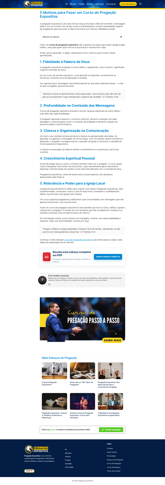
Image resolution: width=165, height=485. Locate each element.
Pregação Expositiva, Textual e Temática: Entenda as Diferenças (54, 415)
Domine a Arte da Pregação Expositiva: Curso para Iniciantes (81, 415)
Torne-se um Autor (114, 471)
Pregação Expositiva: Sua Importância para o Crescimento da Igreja (109, 384)
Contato (110, 448)
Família (82, 4)
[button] (128, 4)
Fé (67, 4)
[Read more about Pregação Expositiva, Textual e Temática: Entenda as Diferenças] (54, 401)
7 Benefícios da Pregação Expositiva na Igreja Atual (108, 414)
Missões (73, 4)
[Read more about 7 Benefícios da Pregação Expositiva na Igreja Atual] (110, 401)
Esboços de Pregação (115, 460)
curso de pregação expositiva (78, 240)
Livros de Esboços (113, 467)
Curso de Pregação (114, 463)
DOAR (29, 471)
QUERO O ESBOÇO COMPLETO (108, 257)
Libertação (99, 4)
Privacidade (111, 456)
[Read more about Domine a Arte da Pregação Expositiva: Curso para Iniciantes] (82, 401)
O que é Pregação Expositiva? (49, 383)
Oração (90, 4)
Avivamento (111, 4)
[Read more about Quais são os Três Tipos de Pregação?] (82, 370)
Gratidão (68, 464)
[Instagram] (49, 284)
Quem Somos (112, 452)
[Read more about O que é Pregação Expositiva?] (54, 370)
